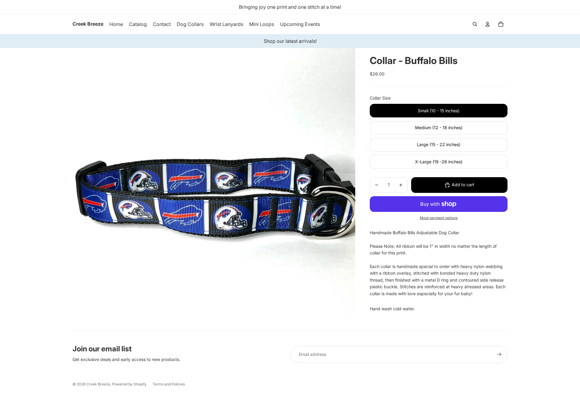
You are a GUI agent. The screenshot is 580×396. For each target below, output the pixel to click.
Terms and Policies (169, 384)
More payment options (439, 218)
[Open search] (475, 24)
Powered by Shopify (129, 384)
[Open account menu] (487, 24)
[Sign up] (499, 354)
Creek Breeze (98, 384)
